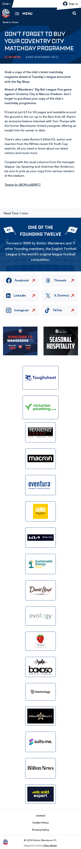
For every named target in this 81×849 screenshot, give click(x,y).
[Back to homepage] (6, 13)
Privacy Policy (40, 829)
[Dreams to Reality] (40, 716)
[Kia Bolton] (40, 538)
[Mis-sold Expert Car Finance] (40, 794)
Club (5, 3)
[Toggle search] (74, 13)
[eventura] (40, 485)
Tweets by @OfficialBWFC (23, 185)
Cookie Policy (40, 822)
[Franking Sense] (40, 432)
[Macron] (40, 459)
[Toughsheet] (41, 378)
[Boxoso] (40, 667)
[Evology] (40, 616)
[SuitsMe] (40, 742)
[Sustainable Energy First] (40, 564)
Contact (40, 815)
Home (15, 22)
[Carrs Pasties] (40, 511)
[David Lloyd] (40, 590)
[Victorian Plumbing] (41, 407)
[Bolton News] (40, 768)
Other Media (50, 845)
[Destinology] (40, 691)
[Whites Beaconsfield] (40, 641)
